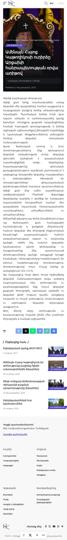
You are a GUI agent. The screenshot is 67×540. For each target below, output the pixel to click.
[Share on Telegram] (37, 535)
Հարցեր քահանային (15, 434)
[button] (5, 3)
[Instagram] (58, 526)
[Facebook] (45, 526)
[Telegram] (62, 526)
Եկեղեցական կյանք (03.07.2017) (22, 348)
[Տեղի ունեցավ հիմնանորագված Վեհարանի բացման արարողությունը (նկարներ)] (56, 384)
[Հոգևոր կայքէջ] (11, 3)
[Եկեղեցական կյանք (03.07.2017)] (56, 351)
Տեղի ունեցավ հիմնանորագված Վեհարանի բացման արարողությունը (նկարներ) (23, 385)
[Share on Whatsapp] (33, 331)
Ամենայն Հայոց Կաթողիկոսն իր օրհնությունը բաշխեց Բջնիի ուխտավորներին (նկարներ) (23, 365)
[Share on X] (30, 535)
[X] (50, 526)
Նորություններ (14, 45)
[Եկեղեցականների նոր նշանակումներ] (56, 403)
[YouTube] (54, 526)
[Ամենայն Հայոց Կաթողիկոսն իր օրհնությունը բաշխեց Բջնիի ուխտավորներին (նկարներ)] (56, 365)
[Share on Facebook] (23, 535)
